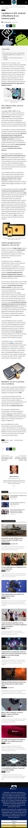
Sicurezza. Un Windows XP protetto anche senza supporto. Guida (21, 458)
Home (2, 7)
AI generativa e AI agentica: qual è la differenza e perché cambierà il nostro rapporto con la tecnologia (14, 653)
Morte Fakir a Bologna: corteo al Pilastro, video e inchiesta (12, 713)
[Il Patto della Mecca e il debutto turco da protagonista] (5, 497)
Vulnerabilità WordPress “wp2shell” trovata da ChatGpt (13, 769)
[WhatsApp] (14, 25)
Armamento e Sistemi (6, 543)
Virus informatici (5, 442)
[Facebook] (7, 25)
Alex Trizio (8, 570)
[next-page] (5, 517)
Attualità (6, 7)
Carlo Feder (8, 743)
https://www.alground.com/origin (14, 478)
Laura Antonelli (11, 687)
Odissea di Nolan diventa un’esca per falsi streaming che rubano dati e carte (13, 684)
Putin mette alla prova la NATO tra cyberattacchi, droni (12, 595)
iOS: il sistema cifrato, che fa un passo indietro (14, 53)
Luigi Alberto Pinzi (14, 543)
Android (6, 440)
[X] (10, 25)
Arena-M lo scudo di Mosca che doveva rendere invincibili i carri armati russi (11, 540)
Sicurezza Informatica (19, 440)
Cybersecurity (4, 687)
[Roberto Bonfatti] (2, 22)
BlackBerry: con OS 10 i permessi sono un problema (13, 58)
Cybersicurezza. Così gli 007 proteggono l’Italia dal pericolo (7, 458)
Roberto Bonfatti (7, 22)
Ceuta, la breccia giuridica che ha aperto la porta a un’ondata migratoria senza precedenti (17, 511)
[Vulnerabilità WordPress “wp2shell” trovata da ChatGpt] (14, 760)
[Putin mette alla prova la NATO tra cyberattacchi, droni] (5, 504)
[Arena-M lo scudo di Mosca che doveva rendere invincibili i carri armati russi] (14, 530)
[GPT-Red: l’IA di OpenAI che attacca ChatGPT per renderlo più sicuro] (14, 731)
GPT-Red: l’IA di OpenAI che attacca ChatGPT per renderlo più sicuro (13, 740)
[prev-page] (2, 517)
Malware (11, 440)
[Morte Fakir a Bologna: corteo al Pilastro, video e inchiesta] (14, 704)
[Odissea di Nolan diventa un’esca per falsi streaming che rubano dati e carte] (14, 674)
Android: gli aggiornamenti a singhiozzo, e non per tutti (13, 55)
